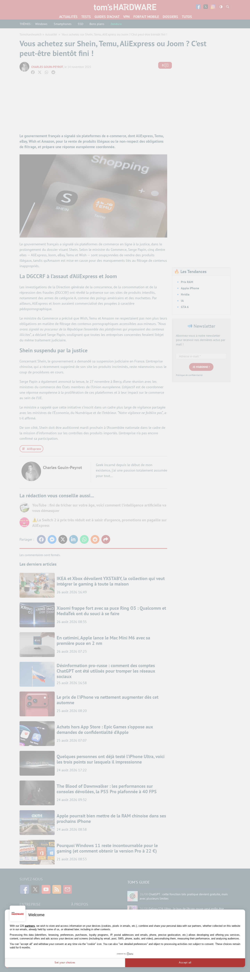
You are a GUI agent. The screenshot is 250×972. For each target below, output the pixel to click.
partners (30, 925)
